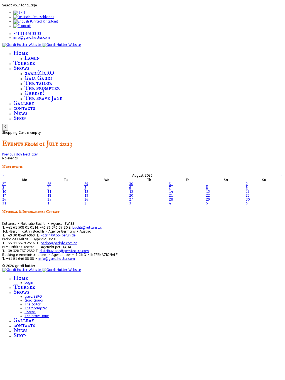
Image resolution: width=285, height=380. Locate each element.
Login (32, 58)
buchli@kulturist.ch (88, 228)
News (20, 113)
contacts (24, 108)
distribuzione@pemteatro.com (64, 251)
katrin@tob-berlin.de (58, 235)
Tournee (24, 63)
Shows (21, 68)
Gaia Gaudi (38, 78)
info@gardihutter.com (31, 38)
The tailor (38, 83)
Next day (30, 154)
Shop (19, 118)
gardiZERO (39, 73)
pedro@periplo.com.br (59, 243)
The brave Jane (43, 98)
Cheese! (34, 93)
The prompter (42, 88)
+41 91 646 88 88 (27, 34)
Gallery (23, 103)
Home (20, 53)
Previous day (12, 154)
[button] (5, 127)
